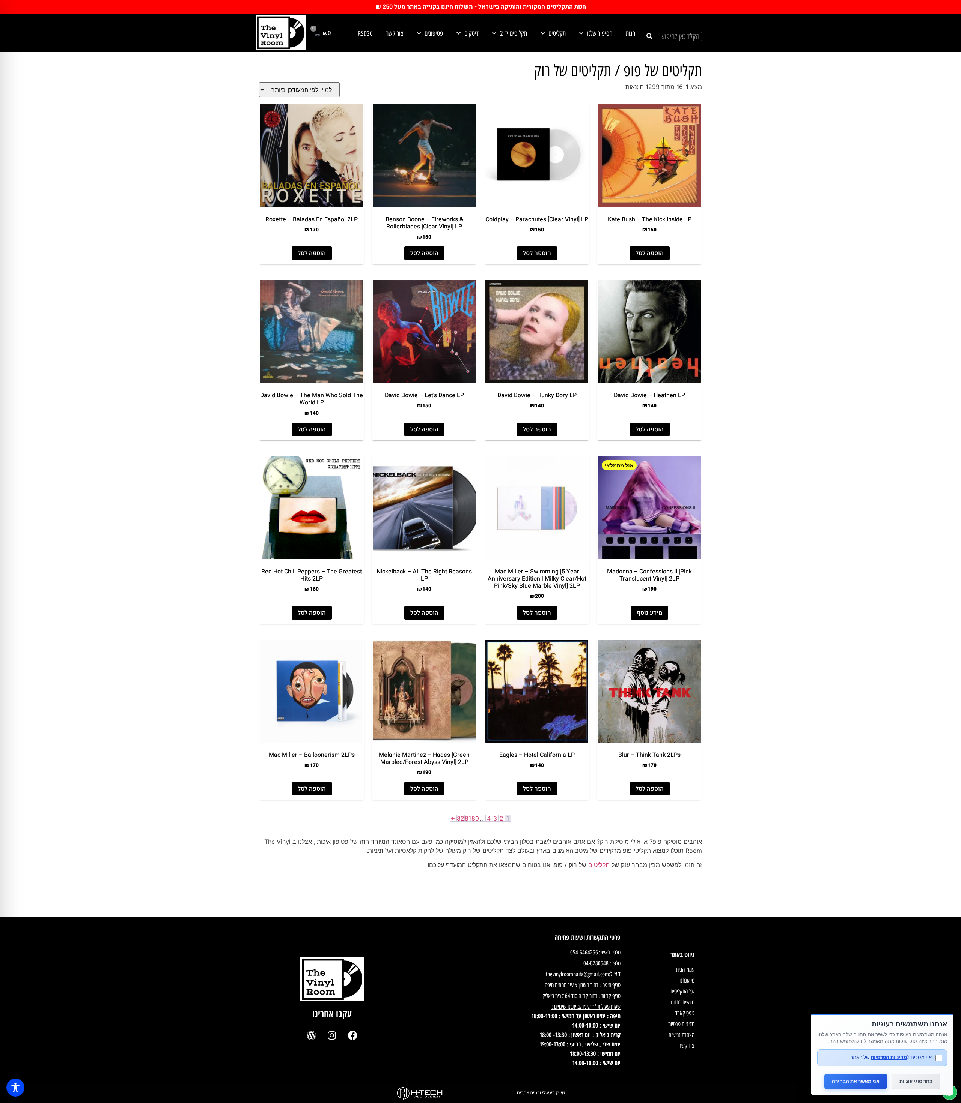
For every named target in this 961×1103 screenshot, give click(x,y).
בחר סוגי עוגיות (915, 1081)
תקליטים (557, 33)
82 (460, 818)
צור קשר (394, 33)
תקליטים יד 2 (513, 33)
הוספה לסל (650, 253)
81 (468, 818)
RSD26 (365, 33)
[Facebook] (352, 1035)
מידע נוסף (649, 612)
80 (475, 818)
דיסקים (471, 33)
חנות (630, 33)
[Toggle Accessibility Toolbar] (15, 1087)
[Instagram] (331, 1035)
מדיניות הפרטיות (889, 1057)
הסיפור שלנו (599, 33)
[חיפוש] (649, 36)
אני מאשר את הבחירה (856, 1081)
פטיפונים (434, 33)
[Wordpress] (311, 1035)
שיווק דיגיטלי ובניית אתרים (541, 1092)
